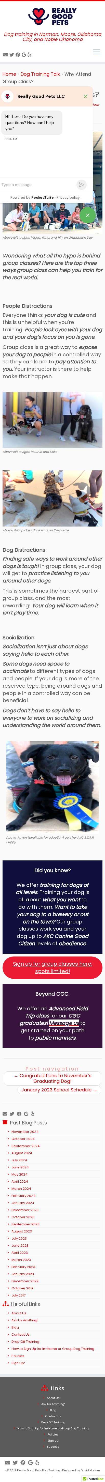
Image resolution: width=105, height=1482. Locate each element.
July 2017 (18, 1295)
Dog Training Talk (40, 74)
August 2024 (21, 1153)
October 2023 (22, 1217)
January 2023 (22, 1274)
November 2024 (24, 1131)
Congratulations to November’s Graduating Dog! (52, 1078)
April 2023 (19, 1252)
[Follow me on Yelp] (30, 55)
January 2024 (22, 1202)
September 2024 (25, 1146)
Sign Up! (18, 1363)
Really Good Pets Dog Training (38, 1470)
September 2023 (25, 1224)
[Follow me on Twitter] (12, 55)
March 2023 (21, 1259)
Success (53, 1447)
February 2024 (23, 1195)
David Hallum (90, 1470)
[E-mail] (6, 55)
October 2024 (23, 1138)
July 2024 (19, 1160)
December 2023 (24, 1210)
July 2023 (19, 1238)
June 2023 (20, 1245)
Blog (15, 1327)
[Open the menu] (96, 52)
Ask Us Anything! (24, 1320)
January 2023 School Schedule (59, 1090)
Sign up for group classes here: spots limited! (52, 967)
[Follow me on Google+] (25, 55)
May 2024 (19, 1174)
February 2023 (23, 1266)
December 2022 (24, 1281)
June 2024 (20, 1167)
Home (9, 74)
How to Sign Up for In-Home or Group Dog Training (52, 1348)
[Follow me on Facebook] (19, 55)
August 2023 (21, 1231)
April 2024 (19, 1181)
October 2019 (22, 1288)
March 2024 (21, 1188)
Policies (17, 1355)
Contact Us (20, 1334)
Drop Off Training (25, 1341)
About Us (18, 1313)
